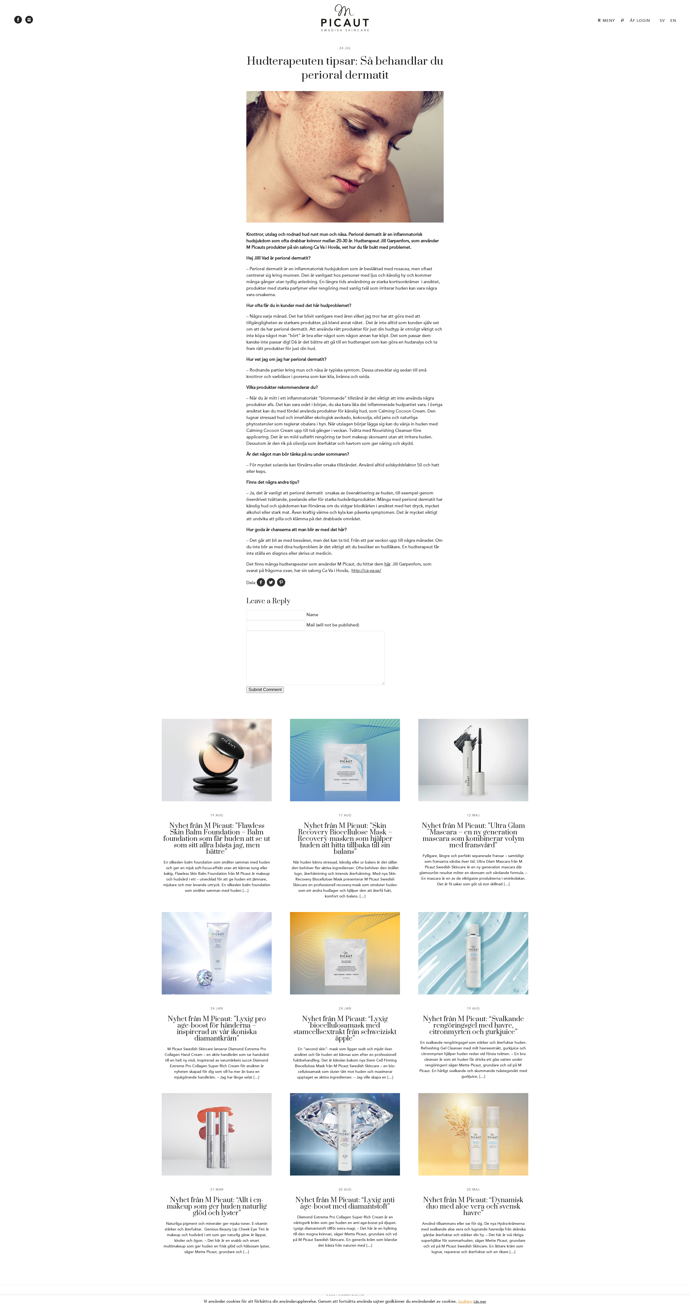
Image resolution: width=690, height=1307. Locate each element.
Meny (608, 20)
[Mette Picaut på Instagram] (29, 21)
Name (312, 615)
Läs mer (480, 1301)
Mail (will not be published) (332, 625)
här (387, 564)
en (673, 20)
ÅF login (640, 20)
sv (662, 20)
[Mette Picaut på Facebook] (18, 21)
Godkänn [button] (465, 1301)
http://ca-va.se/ (366, 570)
